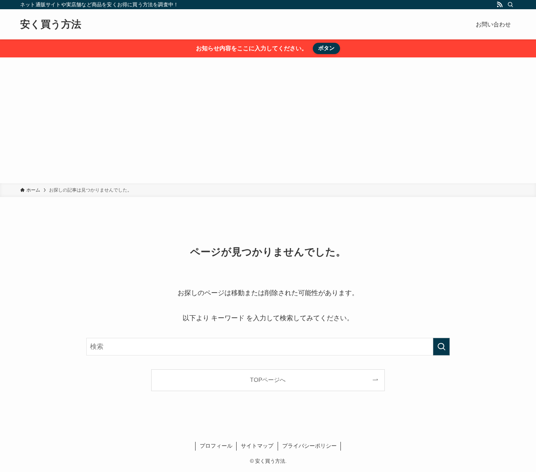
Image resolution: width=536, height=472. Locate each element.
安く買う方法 (50, 24)
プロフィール (216, 446)
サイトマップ (257, 446)
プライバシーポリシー (309, 446)
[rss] (499, 4)
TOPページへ (268, 379)
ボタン (326, 48)
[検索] (510, 4)
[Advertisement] (268, 120)
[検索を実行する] (441, 346)
